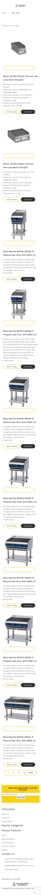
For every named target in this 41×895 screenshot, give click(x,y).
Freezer (5, 850)
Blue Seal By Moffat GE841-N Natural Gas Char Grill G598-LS (19, 739)
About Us (5, 814)
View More (28, 112)
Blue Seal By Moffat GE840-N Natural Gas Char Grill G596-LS (19, 580)
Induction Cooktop (9, 846)
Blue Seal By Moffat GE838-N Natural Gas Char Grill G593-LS (19, 253)
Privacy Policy (7, 821)
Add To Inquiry (12, 112)
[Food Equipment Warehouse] (20, 5)
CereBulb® (16, 879)
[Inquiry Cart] (29, 8)
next (31, 772)
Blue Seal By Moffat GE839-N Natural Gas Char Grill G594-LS (19, 420)
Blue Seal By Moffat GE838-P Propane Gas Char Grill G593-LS (19, 333)
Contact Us (6, 818)
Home (4, 13)
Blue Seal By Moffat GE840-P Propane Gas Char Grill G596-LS (19, 659)
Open (4, 2)
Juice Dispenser (8, 843)
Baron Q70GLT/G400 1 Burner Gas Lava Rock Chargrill (20, 78)
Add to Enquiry (19, 68)
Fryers (4, 835)
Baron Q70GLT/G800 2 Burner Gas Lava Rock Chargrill (18, 166)
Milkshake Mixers (8, 839)
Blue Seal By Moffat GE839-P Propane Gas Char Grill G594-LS (19, 500)
